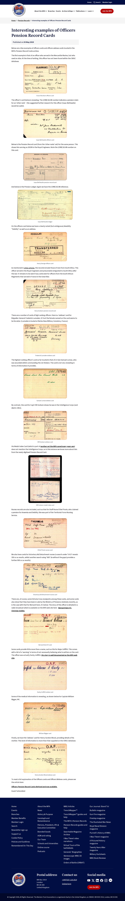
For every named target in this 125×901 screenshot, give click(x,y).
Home (89, 2)
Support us (16, 833)
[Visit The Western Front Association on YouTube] (89, 881)
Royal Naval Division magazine (98, 827)
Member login (107, 2)
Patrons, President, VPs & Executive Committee (48, 826)
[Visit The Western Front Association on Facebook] (102, 881)
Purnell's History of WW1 (100, 832)
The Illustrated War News (100, 822)
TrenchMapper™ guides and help (75, 816)
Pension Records (24, 20)
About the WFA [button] (39, 11)
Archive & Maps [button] (67, 11)
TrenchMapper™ (70, 810)
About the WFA (44, 806)
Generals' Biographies (73, 852)
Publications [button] (80, 11)
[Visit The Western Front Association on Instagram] (107, 881)
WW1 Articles (69, 806)
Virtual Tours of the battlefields (72, 847)
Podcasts (41, 851)
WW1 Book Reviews (98, 858)
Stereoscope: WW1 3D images (73, 857)
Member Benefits (18, 818)
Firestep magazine (97, 818)
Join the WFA (107, 11)
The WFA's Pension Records (75, 821)
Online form (66, 884)
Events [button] (58, 11)
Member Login (17, 822)
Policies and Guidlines (20, 841)
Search (98, 2)
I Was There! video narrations (71, 840)
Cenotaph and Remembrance (44, 820)
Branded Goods (44, 831)
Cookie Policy (17, 837)
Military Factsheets (98, 854)
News (40, 810)
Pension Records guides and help (75, 826)
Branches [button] (51, 11)
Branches (15, 814)
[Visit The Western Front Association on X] (94, 881)
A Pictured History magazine (97, 842)
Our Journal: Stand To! (99, 806)
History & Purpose (45, 814)
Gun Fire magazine (97, 814)
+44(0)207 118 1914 (69, 880)
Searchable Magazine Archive (73, 833)
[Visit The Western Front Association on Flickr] (111, 881)
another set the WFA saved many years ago (57, 446)
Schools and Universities (48, 843)
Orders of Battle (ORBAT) (74, 862)
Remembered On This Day (22, 845)
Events (14, 810)
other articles (29, 268)
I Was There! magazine (99, 836)
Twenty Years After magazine (97, 849)
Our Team (42, 839)
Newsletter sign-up (19, 830)
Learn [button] (90, 11)
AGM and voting (44, 835)
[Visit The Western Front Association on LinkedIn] (98, 881)
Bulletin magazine (97, 810)
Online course (43, 847)
